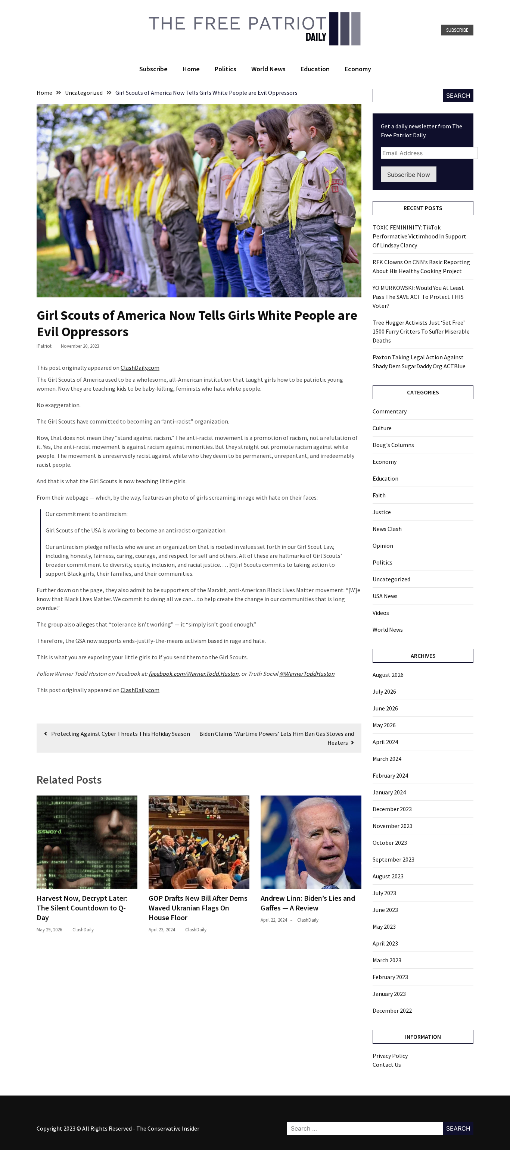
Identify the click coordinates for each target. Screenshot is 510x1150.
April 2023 (385, 943)
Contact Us (387, 1064)
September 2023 (393, 859)
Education (315, 69)
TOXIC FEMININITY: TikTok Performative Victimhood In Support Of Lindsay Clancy (419, 236)
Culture (382, 428)
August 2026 (388, 674)
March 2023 (387, 960)
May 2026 (384, 725)
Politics (225, 69)
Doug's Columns (393, 445)
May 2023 (384, 926)
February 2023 (390, 977)
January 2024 (389, 792)
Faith (379, 495)
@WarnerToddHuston (307, 673)
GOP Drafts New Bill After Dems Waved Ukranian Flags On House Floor (198, 907)
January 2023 (389, 993)
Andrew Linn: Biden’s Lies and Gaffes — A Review (308, 902)
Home (191, 69)
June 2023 (385, 909)
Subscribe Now (408, 174)
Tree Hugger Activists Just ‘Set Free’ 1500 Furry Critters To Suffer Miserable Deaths (421, 331)
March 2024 (387, 758)
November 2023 (393, 825)
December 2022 (392, 1010)
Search (458, 95)
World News (268, 69)
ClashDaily (83, 929)
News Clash (387, 528)
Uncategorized (391, 579)
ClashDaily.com (140, 367)
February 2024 (390, 775)
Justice (382, 512)
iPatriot (44, 346)
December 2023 (392, 809)
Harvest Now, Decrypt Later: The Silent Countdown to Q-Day (82, 907)
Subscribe (457, 30)
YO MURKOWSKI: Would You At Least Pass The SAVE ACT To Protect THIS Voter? (418, 296)
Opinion (383, 545)
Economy (358, 69)
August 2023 (388, 876)
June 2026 (385, 708)
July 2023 (384, 893)
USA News (385, 596)
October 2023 (390, 842)
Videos (381, 612)
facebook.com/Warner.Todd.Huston (194, 673)
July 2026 (384, 691)
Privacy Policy (390, 1055)
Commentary (390, 411)
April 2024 (385, 742)
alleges (85, 624)
